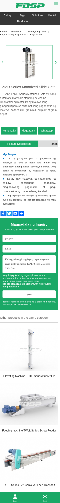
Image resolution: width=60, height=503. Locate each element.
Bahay (7, 15)
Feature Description (19, 143)
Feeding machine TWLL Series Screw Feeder (29, 430)
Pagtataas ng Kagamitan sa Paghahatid (21, 34)
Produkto (16, 31)
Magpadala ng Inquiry (28, 131)
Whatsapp (47, 130)
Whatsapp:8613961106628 (16, 304)
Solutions (37, 15)
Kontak (52, 15)
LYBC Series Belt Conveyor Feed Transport (29, 485)
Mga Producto (22, 18)
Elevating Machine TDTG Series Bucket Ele (29, 376)
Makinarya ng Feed (36, 31)
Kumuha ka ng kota (9, 131)
